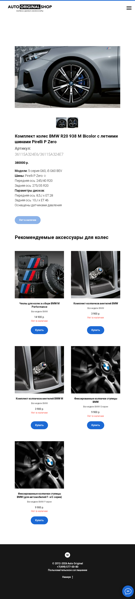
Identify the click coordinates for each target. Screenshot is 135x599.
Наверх (66, 577)
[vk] (67, 555)
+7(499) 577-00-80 (67, 566)
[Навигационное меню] (129, 8)
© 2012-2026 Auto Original (67, 563)
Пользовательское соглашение (67, 570)
